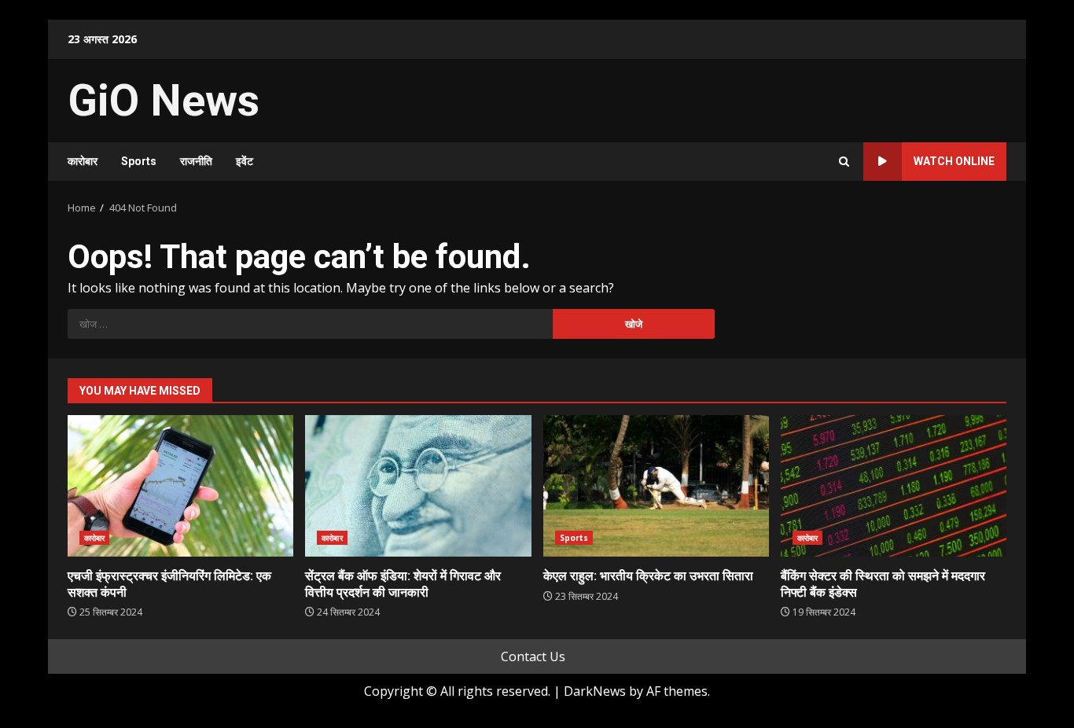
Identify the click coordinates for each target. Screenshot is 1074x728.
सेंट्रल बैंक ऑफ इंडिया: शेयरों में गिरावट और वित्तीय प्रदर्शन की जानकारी (418, 486)
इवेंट (244, 161)
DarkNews (595, 691)
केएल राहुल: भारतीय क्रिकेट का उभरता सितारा (656, 486)
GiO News (163, 101)
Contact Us (533, 656)
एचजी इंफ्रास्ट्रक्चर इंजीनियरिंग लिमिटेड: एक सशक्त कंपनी (180, 486)
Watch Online (954, 161)
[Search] (844, 161)
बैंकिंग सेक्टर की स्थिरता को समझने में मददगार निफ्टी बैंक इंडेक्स (893, 486)
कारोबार (82, 161)
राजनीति (196, 161)
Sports (138, 161)
